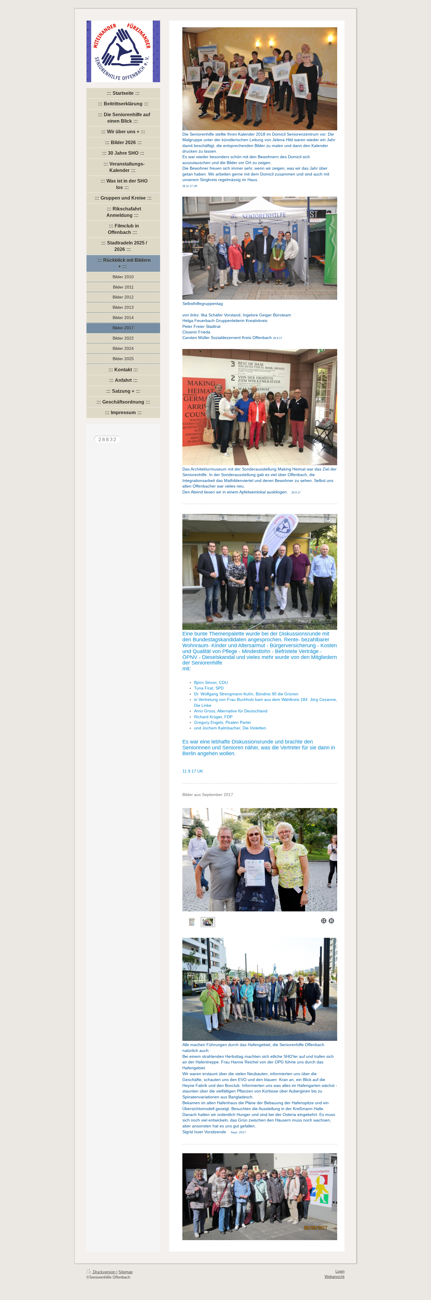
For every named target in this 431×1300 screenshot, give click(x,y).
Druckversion (104, 1272)
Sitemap (125, 1272)
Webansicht (335, 1277)
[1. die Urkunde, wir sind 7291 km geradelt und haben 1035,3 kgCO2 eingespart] (259, 860)
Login (340, 1271)
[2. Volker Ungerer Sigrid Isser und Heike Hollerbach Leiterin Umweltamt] (207, 922)
